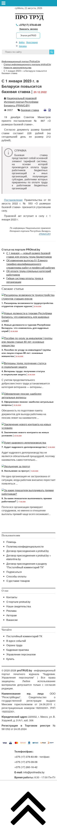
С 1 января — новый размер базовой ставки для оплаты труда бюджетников (29, 255)
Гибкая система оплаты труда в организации (24, 280)
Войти (22, 42)
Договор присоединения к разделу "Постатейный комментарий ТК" (26, 565)
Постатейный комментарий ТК (24, 636)
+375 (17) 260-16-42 (25, 767)
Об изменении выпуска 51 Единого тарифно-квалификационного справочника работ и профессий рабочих (30, 264)
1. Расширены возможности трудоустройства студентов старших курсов (27, 304)
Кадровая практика (17, 650)
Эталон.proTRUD (28, 35)
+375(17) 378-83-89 (29, 25)
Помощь (11, 542)
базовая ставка (30, 110)
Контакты (11, 597)
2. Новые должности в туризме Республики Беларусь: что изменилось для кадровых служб (26, 328)
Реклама (11, 611)
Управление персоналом (21, 654)
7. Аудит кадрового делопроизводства (24, 446)
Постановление (13, 200)
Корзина (23, 46)
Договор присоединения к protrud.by (27, 551)
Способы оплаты (16, 576)
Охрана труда (14, 645)
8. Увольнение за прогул (15, 470)
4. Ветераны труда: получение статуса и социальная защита (23, 373)
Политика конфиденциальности (25, 546)
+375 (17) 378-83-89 (25, 756)
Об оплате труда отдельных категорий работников (28, 272)
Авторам (11, 615)
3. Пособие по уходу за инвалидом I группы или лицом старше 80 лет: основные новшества (26, 353)
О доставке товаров (18, 581)
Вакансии (12, 620)
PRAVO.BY (45, 233)
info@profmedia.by (33, 772)
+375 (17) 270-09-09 (25, 762)
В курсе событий (16, 641)
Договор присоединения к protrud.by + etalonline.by (28, 557)
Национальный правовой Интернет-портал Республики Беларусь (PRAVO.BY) (21, 101)
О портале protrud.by (18, 602)
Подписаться (14, 572)
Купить (10, 659)
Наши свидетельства (18, 606)
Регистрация (32, 42)
